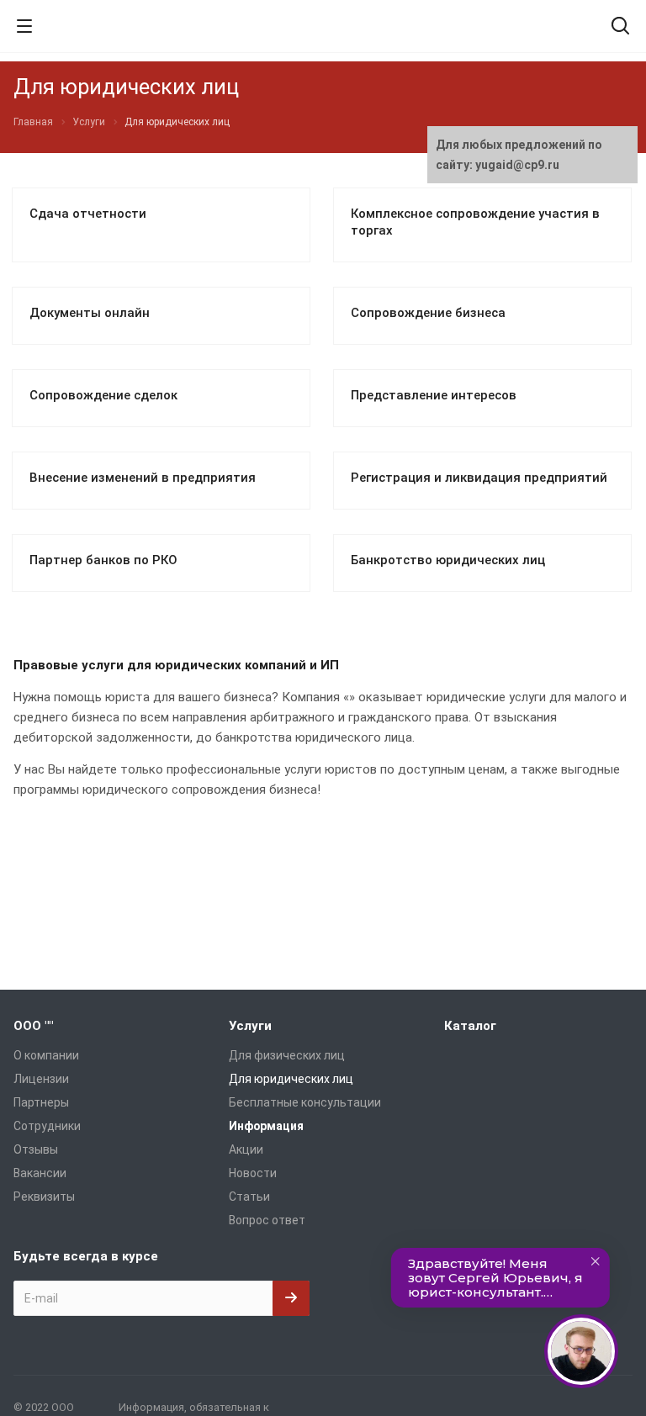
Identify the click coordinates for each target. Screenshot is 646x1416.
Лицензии (41, 1079)
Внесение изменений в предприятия (142, 477)
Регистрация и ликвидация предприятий (479, 477)
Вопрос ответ (267, 1220)
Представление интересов (433, 395)
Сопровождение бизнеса (428, 312)
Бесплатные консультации (305, 1102)
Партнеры (41, 1102)
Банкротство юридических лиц (448, 560)
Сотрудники (47, 1126)
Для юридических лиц (291, 1079)
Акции (246, 1149)
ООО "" (33, 1025)
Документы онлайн (89, 312)
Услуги (250, 1025)
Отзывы (35, 1149)
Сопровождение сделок (103, 395)
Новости (253, 1173)
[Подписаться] (291, 1298)
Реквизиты (44, 1196)
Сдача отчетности (87, 213)
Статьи (249, 1196)
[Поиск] (620, 27)
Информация (266, 1126)
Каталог (470, 1025)
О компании (46, 1055)
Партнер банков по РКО (103, 560)
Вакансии (39, 1173)
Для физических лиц (287, 1055)
